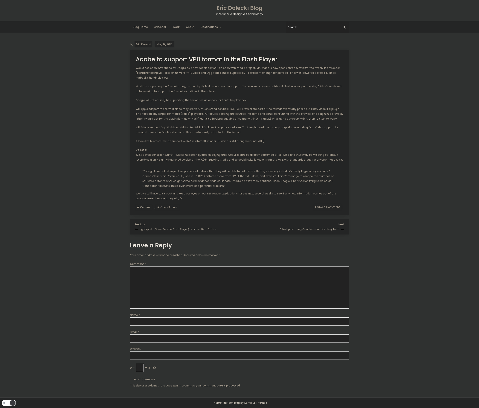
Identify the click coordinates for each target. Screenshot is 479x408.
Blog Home (140, 27)
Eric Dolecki (143, 44)
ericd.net (160, 27)
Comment (138, 264)
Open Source (169, 207)
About (190, 27)
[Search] (344, 27)
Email (134, 332)
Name (135, 315)
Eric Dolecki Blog (239, 8)
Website (135, 349)
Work (176, 27)
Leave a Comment (328, 207)
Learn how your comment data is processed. (211, 385)
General (145, 207)
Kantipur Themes (255, 403)
